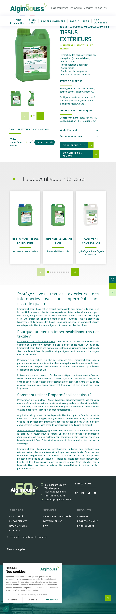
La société (88, 8)
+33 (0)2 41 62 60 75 (55, 495)
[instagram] (89, 492)
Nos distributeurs (59, 8)
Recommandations (71, 136)
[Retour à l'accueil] (28, 8)
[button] (31, 116)
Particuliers (79, 21)
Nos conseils (100, 21)
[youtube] (95, 492)
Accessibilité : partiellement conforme (27, 537)
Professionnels (53, 21)
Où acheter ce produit (72, 154)
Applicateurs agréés (57, 516)
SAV (105, 8)
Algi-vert (32, 21)
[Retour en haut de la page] (108, 598)
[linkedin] (83, 492)
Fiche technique (74, 145)
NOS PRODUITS (17, 21)
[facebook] (76, 492)
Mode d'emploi (68, 130)
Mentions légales (16, 549)
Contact (98, 8)
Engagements (18, 521)
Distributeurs (52, 521)
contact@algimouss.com (58, 499)
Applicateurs (76, 8)
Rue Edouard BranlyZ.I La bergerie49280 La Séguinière (55, 488)
